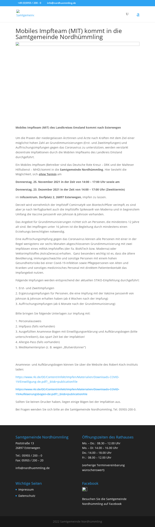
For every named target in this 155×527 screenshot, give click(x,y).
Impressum (26, 489)
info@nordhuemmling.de (33, 468)
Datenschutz (26, 496)
